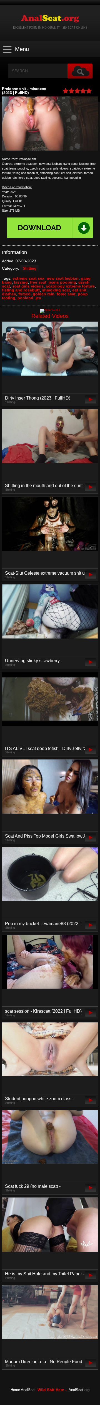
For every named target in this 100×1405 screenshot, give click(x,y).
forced (24, 294)
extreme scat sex (28, 278)
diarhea (9, 294)
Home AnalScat (23, 1390)
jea (38, 298)
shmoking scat (56, 290)
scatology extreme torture (70, 286)
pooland (25, 298)
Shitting (29, 268)
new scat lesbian (63, 278)
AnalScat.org (79, 1390)
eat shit (79, 290)
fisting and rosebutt (21, 290)
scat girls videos (28, 286)
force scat (66, 294)
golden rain (43, 294)
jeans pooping (62, 282)
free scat (38, 282)
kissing (21, 282)
